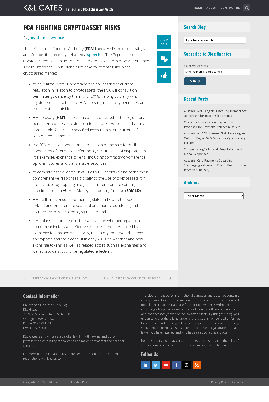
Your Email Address (196, 66)
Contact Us (230, 8)
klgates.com (55, 358)
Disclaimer (238, 382)
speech (93, 54)
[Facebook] (176, 365)
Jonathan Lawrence (46, 37)
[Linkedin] (145, 365)
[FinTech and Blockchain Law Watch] (68, 7)
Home (198, 8)
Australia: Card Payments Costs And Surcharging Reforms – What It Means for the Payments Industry (215, 165)
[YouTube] (166, 365)
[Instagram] (186, 365)
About (211, 8)
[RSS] (197, 365)
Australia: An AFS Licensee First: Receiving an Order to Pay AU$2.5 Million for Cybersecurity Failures (214, 138)
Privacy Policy (220, 382)
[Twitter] (156, 365)
